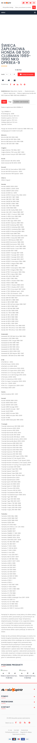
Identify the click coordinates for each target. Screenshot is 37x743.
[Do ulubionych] (9, 673)
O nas (10, 730)
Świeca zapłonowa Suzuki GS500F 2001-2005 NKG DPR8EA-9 (9, 676)
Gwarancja (24, 730)
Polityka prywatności (11, 732)
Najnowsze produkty (19, 734)
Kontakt (16, 730)
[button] (34, 19)
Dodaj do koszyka (27, 74)
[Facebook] (10, 85)
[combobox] (7, 7)
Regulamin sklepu (26, 732)
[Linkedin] (17, 85)
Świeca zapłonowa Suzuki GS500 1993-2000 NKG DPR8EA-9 (27, 676)
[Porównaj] (15, 673)
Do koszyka (3, 673)
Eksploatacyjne (29, 91)
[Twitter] (14, 85)
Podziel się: (4, 84)
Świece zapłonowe (9, 93)
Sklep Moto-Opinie (16, 91)
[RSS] (21, 85)
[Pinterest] (24, 85)
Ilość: (3, 74)
